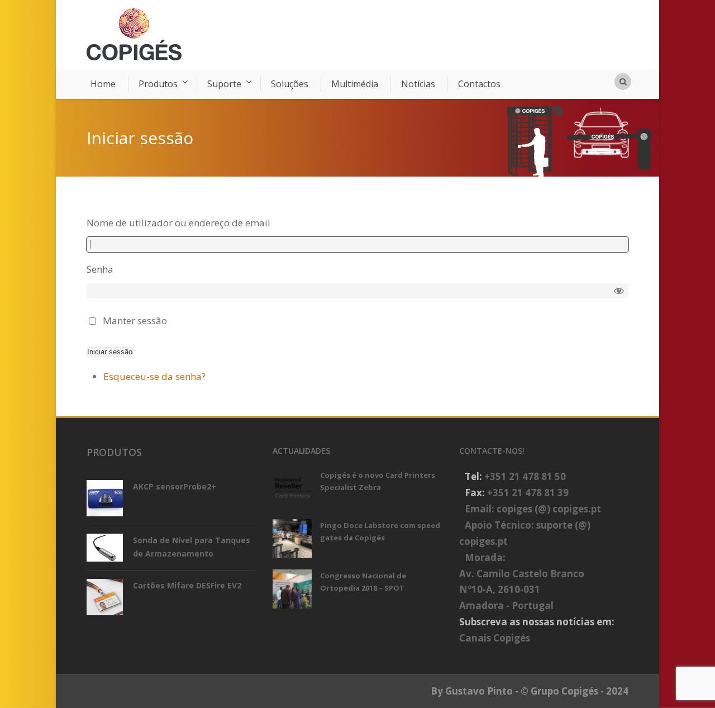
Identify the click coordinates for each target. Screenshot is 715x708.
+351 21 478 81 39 (528, 492)
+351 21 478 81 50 (525, 476)
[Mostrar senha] (619, 290)
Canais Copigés (494, 637)
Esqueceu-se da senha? (154, 376)
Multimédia (354, 84)
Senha (100, 269)
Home (103, 84)
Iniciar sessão (109, 352)
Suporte (224, 84)
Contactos (479, 84)
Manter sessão (135, 320)
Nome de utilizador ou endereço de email (178, 222)
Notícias (418, 84)
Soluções (289, 84)
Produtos (158, 84)
